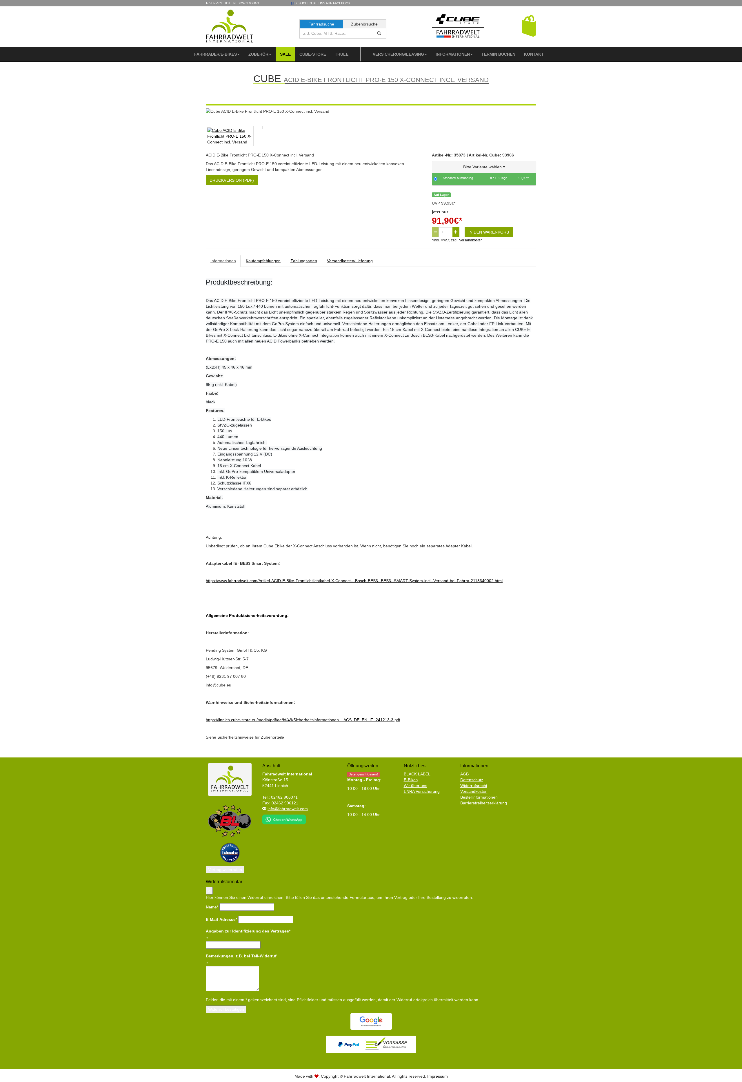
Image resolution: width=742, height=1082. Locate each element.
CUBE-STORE (312, 54)
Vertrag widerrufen (225, 869)
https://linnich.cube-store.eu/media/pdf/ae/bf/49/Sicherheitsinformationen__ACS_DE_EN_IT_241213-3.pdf (303, 719)
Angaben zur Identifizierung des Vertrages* (248, 931)
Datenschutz (471, 779)
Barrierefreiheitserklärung (483, 803)
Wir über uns (415, 785)
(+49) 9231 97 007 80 (226, 676)
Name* (212, 907)
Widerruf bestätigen (226, 1009)
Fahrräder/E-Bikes (215, 54)
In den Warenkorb (488, 232)
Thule (341, 54)
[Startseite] (230, 26)
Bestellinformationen (479, 797)
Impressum (437, 1076)
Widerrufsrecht (473, 785)
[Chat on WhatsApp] (284, 817)
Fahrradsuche (321, 24)
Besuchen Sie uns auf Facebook (322, 3)
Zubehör (258, 54)
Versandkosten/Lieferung (350, 260)
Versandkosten (471, 240)
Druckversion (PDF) (232, 180)
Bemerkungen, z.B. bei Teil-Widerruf (241, 956)
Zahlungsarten (303, 260)
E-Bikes (411, 779)
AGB (464, 774)
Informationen (453, 54)
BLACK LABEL (417, 774)
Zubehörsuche (364, 24)
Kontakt (534, 54)
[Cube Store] (458, 27)
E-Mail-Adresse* (221, 919)
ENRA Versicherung (422, 791)
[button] (529, 25)
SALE (285, 54)
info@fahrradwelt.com (288, 808)
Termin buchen (498, 54)
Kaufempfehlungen (263, 260)
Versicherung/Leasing (398, 54)
